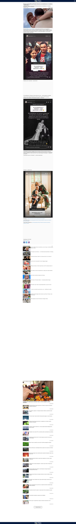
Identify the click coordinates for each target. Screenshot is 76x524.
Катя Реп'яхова (27, 240)
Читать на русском (50, 7)
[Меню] (74, 1)
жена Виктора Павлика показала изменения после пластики (36, 218)
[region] (38, 88)
